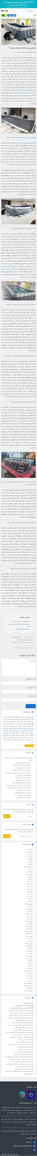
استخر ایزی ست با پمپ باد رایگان (21, 621)
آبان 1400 (30, 916)
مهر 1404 (30, 954)
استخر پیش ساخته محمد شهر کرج (25, 1020)
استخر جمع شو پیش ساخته (11, 1057)
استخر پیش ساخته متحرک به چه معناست (21, 642)
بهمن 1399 (29, 951)
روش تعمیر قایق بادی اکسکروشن (25, 1052)
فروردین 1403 (28, 926)
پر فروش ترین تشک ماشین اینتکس (15, 1064)
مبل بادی (5, 728)
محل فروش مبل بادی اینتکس (16, 1010)
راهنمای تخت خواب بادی (23, 780)
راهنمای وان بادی (29, 1010)
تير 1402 (30, 877)
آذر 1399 (30, 961)
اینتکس (32, 717)
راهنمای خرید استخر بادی (23, 778)
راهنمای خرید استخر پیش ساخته (25, 640)
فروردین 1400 (29, 936)
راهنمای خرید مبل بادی (23, 775)
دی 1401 (30, 869)
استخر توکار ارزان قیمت (28, 1025)
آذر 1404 (30, 887)
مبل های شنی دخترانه (15, 1059)
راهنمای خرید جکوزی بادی (22, 768)
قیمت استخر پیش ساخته (9, 272)
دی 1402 (30, 879)
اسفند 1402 (29, 976)
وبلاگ (30, 760)
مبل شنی (22, 724)
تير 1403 (30, 911)
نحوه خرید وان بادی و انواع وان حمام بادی (18, 773)
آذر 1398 (30, 899)
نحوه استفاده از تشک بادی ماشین (25, 1066)
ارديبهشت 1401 (28, 971)
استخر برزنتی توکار (19, 1027)
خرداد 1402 (29, 872)
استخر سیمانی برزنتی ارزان (14, 1025)
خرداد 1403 (29, 973)
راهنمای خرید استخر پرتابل (22, 629)
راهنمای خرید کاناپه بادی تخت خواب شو (18, 788)
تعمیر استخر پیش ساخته (16, 1037)
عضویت (7, 836)
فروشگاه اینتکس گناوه (28, 1071)
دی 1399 (30, 949)
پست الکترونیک (31, 687)
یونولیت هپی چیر (29, 1032)
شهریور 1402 (29, 852)
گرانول (19, 1030)
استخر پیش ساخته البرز (13, 1018)
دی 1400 (30, 854)
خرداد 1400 (29, 978)
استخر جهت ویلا (14, 1013)
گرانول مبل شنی (10, 1032)
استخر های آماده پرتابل (28, 1059)
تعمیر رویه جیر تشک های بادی (26, 1049)
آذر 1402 (30, 894)
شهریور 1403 (29, 921)
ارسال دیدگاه (30, 706)
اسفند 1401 (29, 929)
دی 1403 (30, 963)
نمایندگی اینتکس (13, 717)
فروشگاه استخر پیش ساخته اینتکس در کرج (23, 1023)
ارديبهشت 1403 (28, 983)
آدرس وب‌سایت (31, 696)
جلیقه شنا (13, 733)
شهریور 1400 (29, 956)
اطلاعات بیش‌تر (29, 746)
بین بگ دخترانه (29, 1064)
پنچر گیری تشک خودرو (28, 1045)
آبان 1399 (29, 941)
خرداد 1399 (29, 934)
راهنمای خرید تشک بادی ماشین (21, 770)
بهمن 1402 (29, 968)
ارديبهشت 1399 (28, 986)
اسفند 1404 (29, 988)
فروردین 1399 (28, 904)
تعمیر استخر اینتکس (28, 1037)
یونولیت (14, 1030)
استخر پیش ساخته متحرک (24, 90)
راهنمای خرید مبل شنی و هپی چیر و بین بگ (17, 785)
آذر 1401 (30, 862)
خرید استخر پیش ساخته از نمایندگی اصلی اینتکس (19, 625)
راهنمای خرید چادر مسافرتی (22, 793)
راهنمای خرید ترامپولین (23, 795)
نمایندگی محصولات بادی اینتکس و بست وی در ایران (19, 2)
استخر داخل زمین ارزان (28, 1030)
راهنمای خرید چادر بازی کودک (21, 765)
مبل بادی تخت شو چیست (24, 1005)
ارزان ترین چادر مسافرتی (15, 1015)
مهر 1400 (30, 981)
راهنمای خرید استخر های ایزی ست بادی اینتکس (18, 758)
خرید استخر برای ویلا (28, 1015)
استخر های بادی (19, 728)
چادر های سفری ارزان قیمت (26, 1018)
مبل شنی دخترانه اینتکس (27, 1062)
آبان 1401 (30, 906)
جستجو (7, 816)
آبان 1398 (29, 884)
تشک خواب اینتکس (29, 1074)
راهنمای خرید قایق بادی (23, 790)
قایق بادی (11, 728)
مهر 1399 (30, 859)
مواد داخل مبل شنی (29, 1035)
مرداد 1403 (29, 939)
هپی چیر (28, 724)
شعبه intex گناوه (17, 1071)
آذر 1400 (30, 864)
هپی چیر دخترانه (15, 1062)
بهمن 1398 (29, 959)
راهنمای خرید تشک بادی (23, 798)
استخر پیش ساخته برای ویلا (26, 1013)
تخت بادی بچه (28, 1003)
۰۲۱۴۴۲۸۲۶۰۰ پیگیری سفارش (17, 5)
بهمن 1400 (29, 849)
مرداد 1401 (29, 889)
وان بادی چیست (16, 1008)
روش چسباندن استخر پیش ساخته (25, 1042)
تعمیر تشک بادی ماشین (14, 1045)
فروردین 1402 (29, 874)
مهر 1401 (30, 902)
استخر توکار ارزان (29, 1027)
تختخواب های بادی (29, 728)
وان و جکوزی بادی (14, 731)
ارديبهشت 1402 (28, 867)
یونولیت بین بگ (19, 1032)
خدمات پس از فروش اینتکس (26, 1057)
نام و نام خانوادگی (31, 679)
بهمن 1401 (29, 892)
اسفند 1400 (29, 857)
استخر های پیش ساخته (29, 143)
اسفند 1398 (29, 946)
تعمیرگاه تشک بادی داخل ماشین (25, 1047)
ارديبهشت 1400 (28, 991)
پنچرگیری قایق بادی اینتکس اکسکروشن (24, 1054)
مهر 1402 (30, 924)
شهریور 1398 (29, 944)
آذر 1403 (30, 966)
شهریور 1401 (29, 909)
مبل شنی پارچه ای (18, 1035)
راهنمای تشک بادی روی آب (22, 763)
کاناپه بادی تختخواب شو (26, 731)
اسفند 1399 (29, 914)
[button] (14, 15)
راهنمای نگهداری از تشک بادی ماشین (24, 1069)
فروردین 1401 (29, 931)
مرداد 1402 (29, 897)
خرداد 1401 (29, 919)
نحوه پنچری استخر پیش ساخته (26, 1040)
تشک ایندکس (8, 1071)
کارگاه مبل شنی (28, 1008)
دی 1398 (30, 882)
